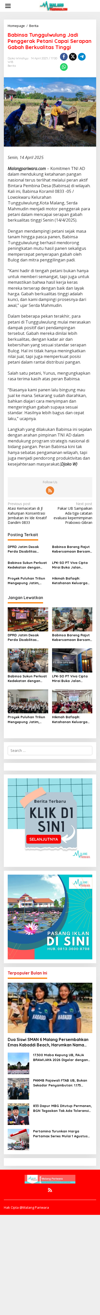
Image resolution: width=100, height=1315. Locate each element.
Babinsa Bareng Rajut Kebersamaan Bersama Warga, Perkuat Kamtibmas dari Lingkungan (72, 549)
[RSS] (50, 490)
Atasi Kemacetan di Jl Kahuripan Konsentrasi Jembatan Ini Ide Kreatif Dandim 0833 (27, 513)
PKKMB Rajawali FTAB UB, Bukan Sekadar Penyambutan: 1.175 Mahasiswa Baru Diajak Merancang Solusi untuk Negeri (60, 1082)
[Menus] (8, 6)
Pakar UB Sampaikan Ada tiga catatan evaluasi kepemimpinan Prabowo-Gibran (73, 513)
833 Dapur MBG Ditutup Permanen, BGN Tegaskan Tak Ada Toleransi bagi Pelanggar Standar (62, 1108)
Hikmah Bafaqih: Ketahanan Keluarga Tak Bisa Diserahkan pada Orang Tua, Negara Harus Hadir (69, 580)
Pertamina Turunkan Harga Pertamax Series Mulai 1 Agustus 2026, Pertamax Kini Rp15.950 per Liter (61, 1133)
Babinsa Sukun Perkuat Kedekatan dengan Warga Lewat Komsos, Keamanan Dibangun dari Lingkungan (27, 565)
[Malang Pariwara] (54, 5)
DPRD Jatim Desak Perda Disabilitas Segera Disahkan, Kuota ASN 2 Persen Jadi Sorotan (24, 549)
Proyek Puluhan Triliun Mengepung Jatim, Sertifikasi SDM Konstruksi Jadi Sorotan (26, 580)
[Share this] (64, 57)
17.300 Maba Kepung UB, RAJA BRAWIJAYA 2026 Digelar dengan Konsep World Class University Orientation (60, 1057)
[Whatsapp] (64, 67)
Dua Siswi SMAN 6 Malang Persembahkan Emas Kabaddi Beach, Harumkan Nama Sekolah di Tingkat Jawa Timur (48, 1042)
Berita (12, 66)
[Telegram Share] (82, 57)
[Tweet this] (73, 57)
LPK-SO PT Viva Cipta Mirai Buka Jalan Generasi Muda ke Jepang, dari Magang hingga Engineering (70, 565)
